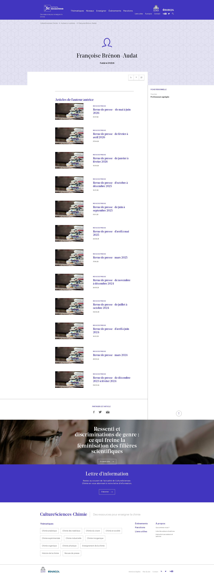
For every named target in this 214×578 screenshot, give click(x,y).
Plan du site (146, 571)
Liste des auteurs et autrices (165, 531)
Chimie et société (113, 531)
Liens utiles (139, 14)
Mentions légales (134, 571)
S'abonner (105, 492)
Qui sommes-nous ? (162, 527)
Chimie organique (49, 546)
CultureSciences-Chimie (49, 23)
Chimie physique (69, 546)
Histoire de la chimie (50, 553)
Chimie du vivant (93, 531)
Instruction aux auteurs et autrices (164, 535)
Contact (157, 14)
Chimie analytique (49, 531)
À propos (148, 14)
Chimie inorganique (95, 538)
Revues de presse (72, 553)
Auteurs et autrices (68, 23)
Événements (115, 11)
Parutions (128, 11)
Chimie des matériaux (71, 531)
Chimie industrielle (73, 538)
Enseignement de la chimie (93, 546)
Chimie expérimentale (51, 538)
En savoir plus (105, 461)
